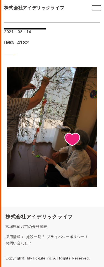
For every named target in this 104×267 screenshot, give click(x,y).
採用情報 (13, 237)
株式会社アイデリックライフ (34, 7)
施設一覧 (33, 237)
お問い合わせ (17, 243)
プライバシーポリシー (66, 237)
